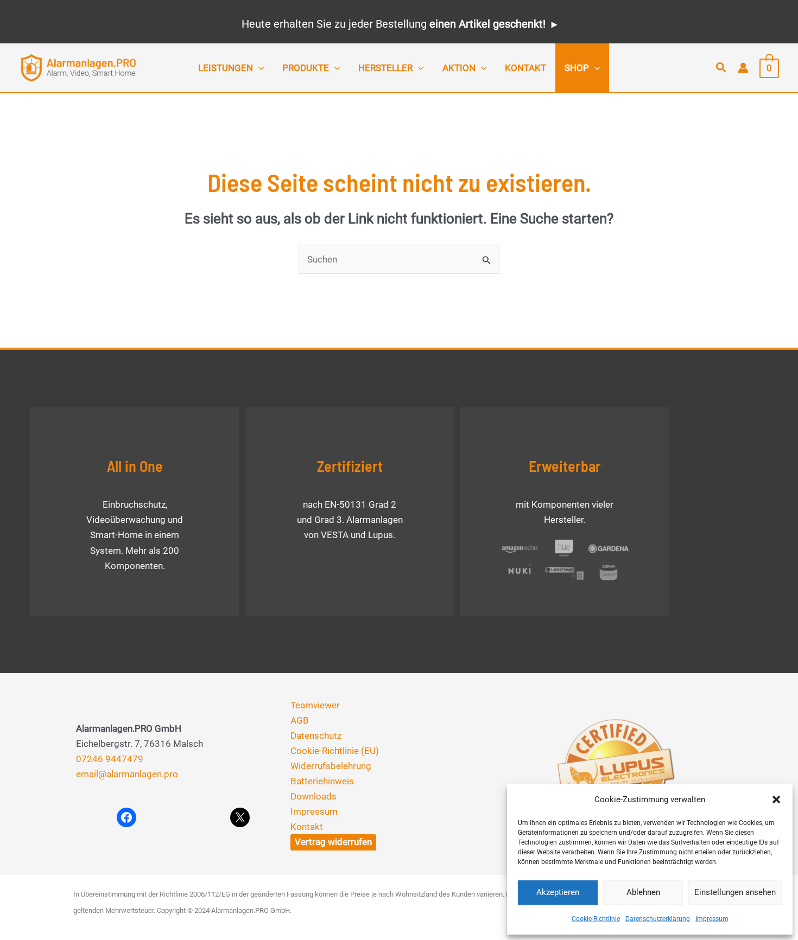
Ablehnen (643, 892)
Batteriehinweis (322, 781)
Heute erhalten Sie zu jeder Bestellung (394, 23)
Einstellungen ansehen (735, 892)
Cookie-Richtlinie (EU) (334, 750)
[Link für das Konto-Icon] (743, 67)
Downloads (313, 796)
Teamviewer (315, 705)
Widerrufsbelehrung (330, 765)
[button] (776, 799)
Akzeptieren (557, 892)
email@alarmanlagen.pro (127, 774)
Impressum (712, 919)
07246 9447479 (109, 758)
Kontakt (306, 826)
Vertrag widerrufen (333, 841)
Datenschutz (315, 735)
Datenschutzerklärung (657, 919)
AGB (299, 720)
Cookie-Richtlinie (596, 919)
